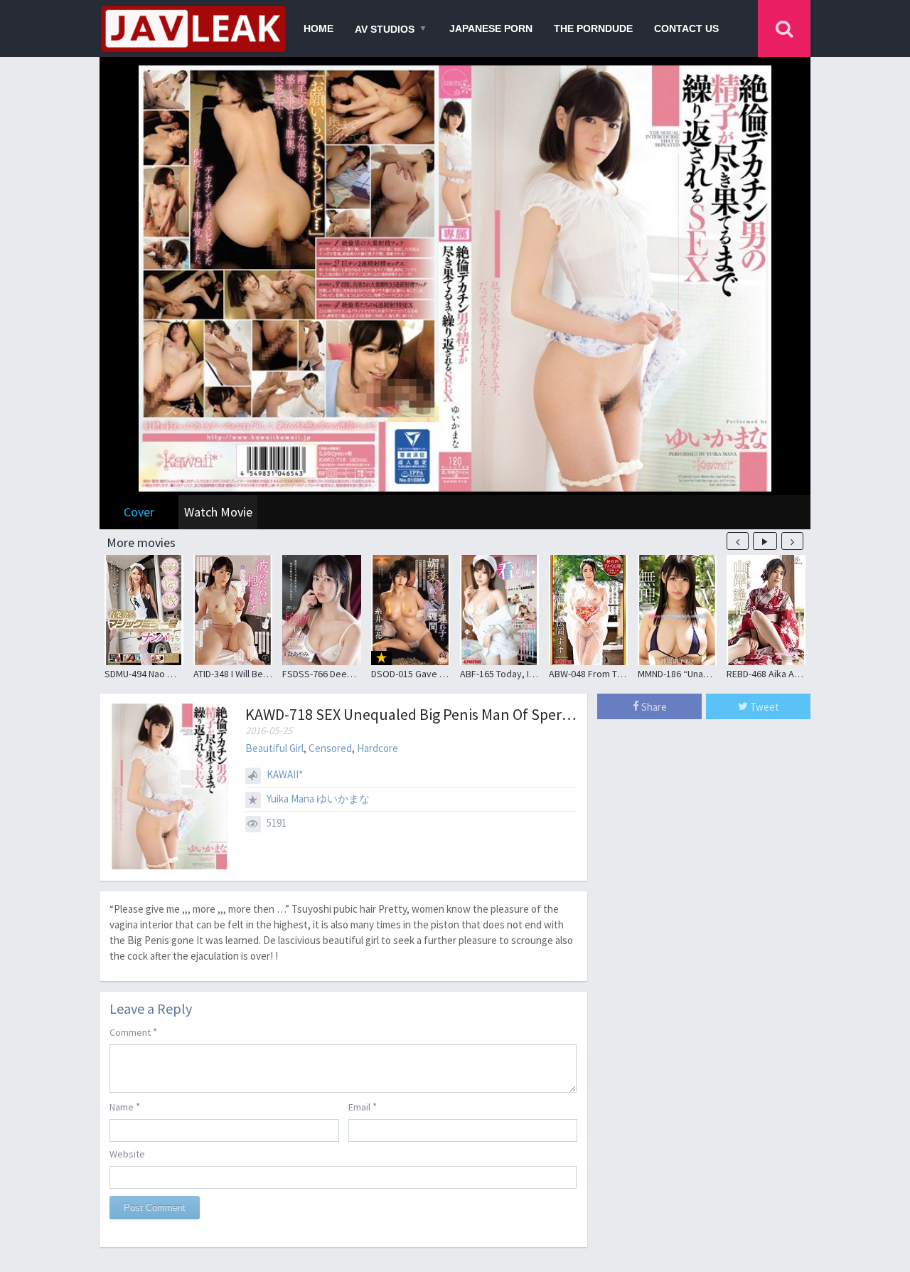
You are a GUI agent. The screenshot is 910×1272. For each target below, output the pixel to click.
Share (653, 707)
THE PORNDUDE (593, 28)
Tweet (763, 707)
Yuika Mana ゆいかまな (318, 798)
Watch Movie (218, 512)
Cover (139, 512)
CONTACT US (686, 28)
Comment (133, 1032)
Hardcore (377, 748)
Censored (330, 748)
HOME (318, 28)
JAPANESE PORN (490, 28)
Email (362, 1106)
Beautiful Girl (274, 748)
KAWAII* (285, 774)
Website (127, 1154)
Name (124, 1106)
